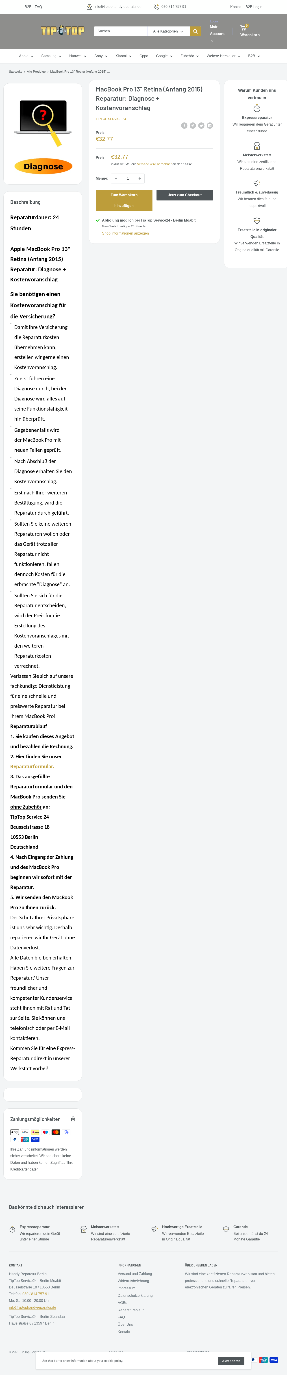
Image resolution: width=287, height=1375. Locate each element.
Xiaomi (121, 56)
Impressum (126, 1288)
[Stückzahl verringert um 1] (116, 178)
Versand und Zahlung (135, 1274)
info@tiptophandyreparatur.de (117, 7)
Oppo (143, 56)
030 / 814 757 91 (35, 1294)
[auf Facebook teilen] (184, 125)
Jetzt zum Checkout (185, 195)
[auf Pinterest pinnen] (193, 125)
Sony (98, 56)
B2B (28, 7)
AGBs (122, 1303)
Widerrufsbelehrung (133, 1281)
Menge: (102, 178)
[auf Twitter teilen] (201, 125)
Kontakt (236, 7)
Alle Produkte (36, 71)
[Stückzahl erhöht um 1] (139, 178)
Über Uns (125, 1324)
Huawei (75, 56)
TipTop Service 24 (111, 119)
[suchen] (195, 31)
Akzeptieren (231, 1361)
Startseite (15, 71)
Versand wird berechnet (154, 164)
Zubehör (187, 56)
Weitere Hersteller (221, 56)
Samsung (49, 56)
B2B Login (254, 7)
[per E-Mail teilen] (210, 125)
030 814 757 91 (173, 7)
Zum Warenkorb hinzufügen (124, 200)
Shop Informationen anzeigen (125, 233)
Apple (23, 56)
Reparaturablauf (131, 1310)
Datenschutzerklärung (135, 1295)
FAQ (38, 7)
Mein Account (217, 30)
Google (162, 56)
